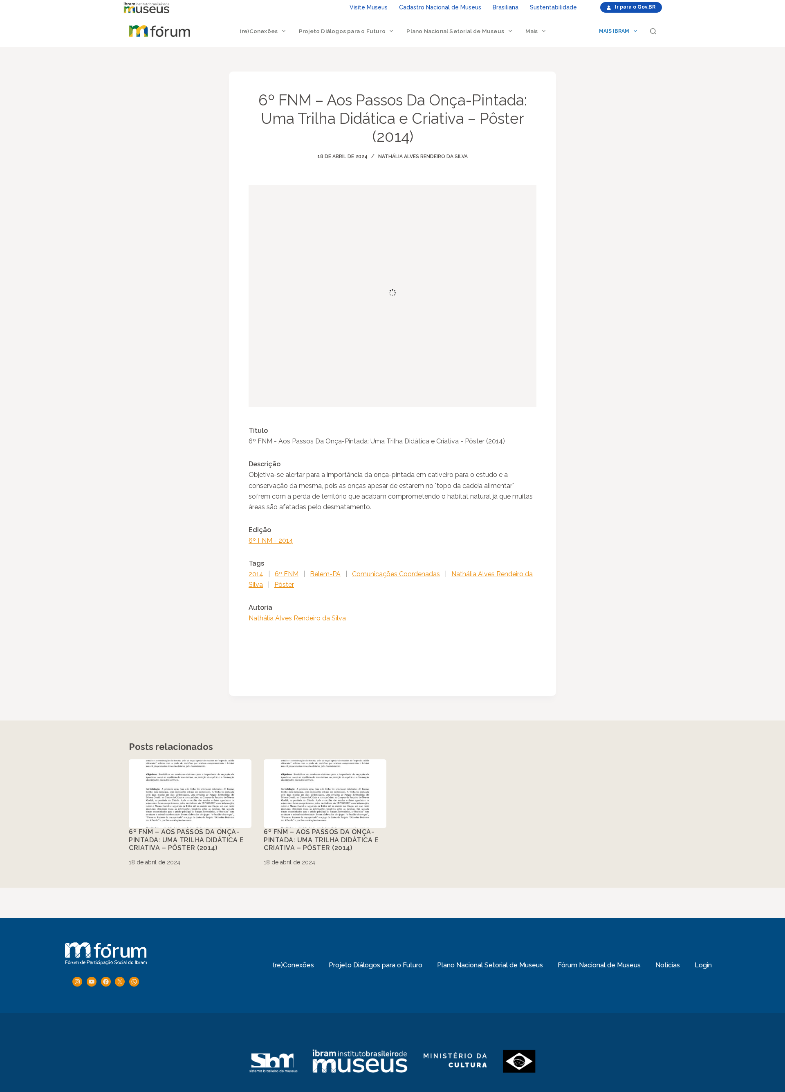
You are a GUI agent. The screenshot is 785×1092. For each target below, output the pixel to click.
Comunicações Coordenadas (396, 574)
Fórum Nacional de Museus (599, 965)
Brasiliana (505, 7)
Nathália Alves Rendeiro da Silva (423, 156)
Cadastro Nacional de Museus (440, 7)
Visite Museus (369, 7)
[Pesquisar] (653, 31)
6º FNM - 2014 (271, 540)
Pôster (284, 585)
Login (703, 965)
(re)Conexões (259, 31)
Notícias (667, 965)
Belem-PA (325, 574)
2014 (256, 574)
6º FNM (286, 574)
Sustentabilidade (553, 7)
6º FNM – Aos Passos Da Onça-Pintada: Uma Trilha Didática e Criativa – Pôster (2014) (186, 839)
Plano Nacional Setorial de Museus (455, 31)
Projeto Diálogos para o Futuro (342, 31)
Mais (531, 31)
